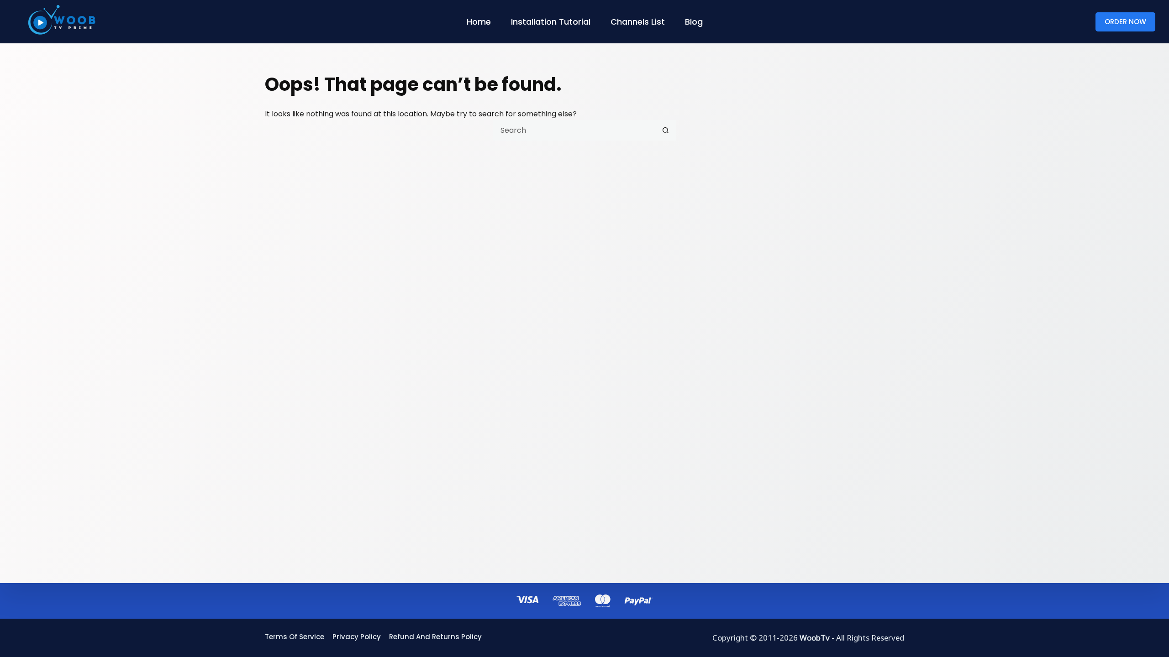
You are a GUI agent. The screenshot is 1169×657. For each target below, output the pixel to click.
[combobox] (575, 130)
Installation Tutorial (550, 21)
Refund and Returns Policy (435, 636)
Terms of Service (294, 636)
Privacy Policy (356, 636)
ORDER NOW (1125, 21)
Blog (694, 21)
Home (479, 21)
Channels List (638, 21)
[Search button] (665, 130)
